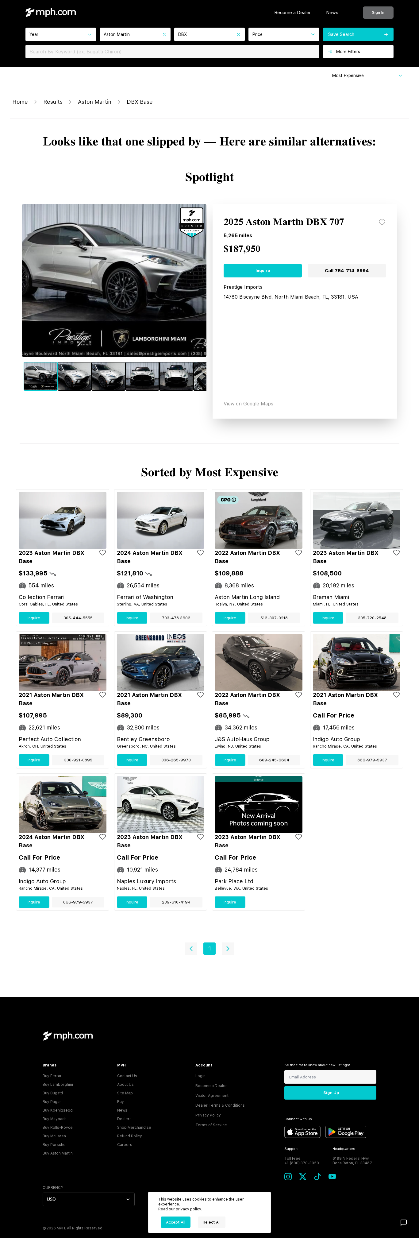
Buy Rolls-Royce (58, 1127)
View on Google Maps (248, 404)
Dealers (124, 1119)
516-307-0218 (274, 618)
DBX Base (140, 102)
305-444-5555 (78, 618)
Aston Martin (94, 102)
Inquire (263, 270)
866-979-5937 (372, 760)
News (332, 12)
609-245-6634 (274, 760)
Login (200, 1076)
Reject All (212, 1222)
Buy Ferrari (53, 1076)
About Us (125, 1084)
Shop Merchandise (134, 1127)
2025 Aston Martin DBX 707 (284, 222)
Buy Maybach (55, 1119)
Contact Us (127, 1076)
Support (291, 1149)
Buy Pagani (53, 1102)
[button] (191, 948)
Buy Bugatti (53, 1093)
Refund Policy (129, 1136)
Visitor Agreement (212, 1095)
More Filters (348, 51)
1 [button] (209, 948)
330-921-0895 (78, 760)
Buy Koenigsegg (58, 1110)
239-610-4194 (176, 902)
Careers (124, 1145)
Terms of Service (211, 1125)
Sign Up (331, 1092)
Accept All (175, 1222)
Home (20, 102)
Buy (120, 1102)
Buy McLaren (54, 1136)
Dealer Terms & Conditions (220, 1105)
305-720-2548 (372, 618)
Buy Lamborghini (58, 1084)
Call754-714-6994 (347, 270)
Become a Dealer (292, 12)
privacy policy (188, 1209)
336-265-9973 (176, 760)
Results (53, 102)
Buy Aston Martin (58, 1153)
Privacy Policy (208, 1115)
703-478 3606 (176, 618)
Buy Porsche (54, 1145)
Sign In (378, 12)
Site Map (125, 1093)
